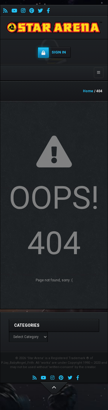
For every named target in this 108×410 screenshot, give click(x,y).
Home (88, 91)
